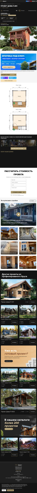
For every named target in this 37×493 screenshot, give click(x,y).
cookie (10, 484)
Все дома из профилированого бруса (8, 21)
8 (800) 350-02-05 (18, 466)
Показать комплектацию (9, 80)
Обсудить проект (5, 74)
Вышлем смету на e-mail (17, 148)
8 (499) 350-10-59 (4, 23)
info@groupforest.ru (18, 479)
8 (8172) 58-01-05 (18, 469)
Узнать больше (10, 490)
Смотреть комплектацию (12, 15)
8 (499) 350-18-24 (18, 468)
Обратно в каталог (5, 7)
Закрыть (4, 490)
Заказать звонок (18, 470)
